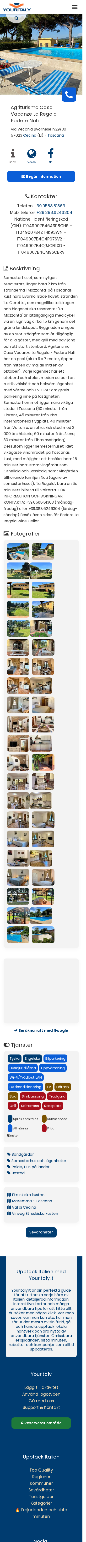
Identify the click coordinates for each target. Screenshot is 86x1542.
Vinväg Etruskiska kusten (34, 1213)
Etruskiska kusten (27, 1195)
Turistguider (41, 1496)
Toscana (56, 135)
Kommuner (41, 1483)
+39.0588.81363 (49, 206)
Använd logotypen (41, 1394)
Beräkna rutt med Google (42, 1030)
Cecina (29, 135)
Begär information (43, 176)
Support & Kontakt (41, 1407)
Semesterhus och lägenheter (38, 1160)
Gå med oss (41, 1401)
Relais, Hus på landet (30, 1167)
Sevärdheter (41, 1232)
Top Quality (41, 1470)
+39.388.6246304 (54, 212)
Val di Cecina (23, 1207)
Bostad (18, 1173)
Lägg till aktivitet (41, 1387)
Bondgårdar (22, 1154)
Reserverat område (42, 1422)
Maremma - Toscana (31, 1201)
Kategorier (41, 1503)
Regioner (41, 1477)
